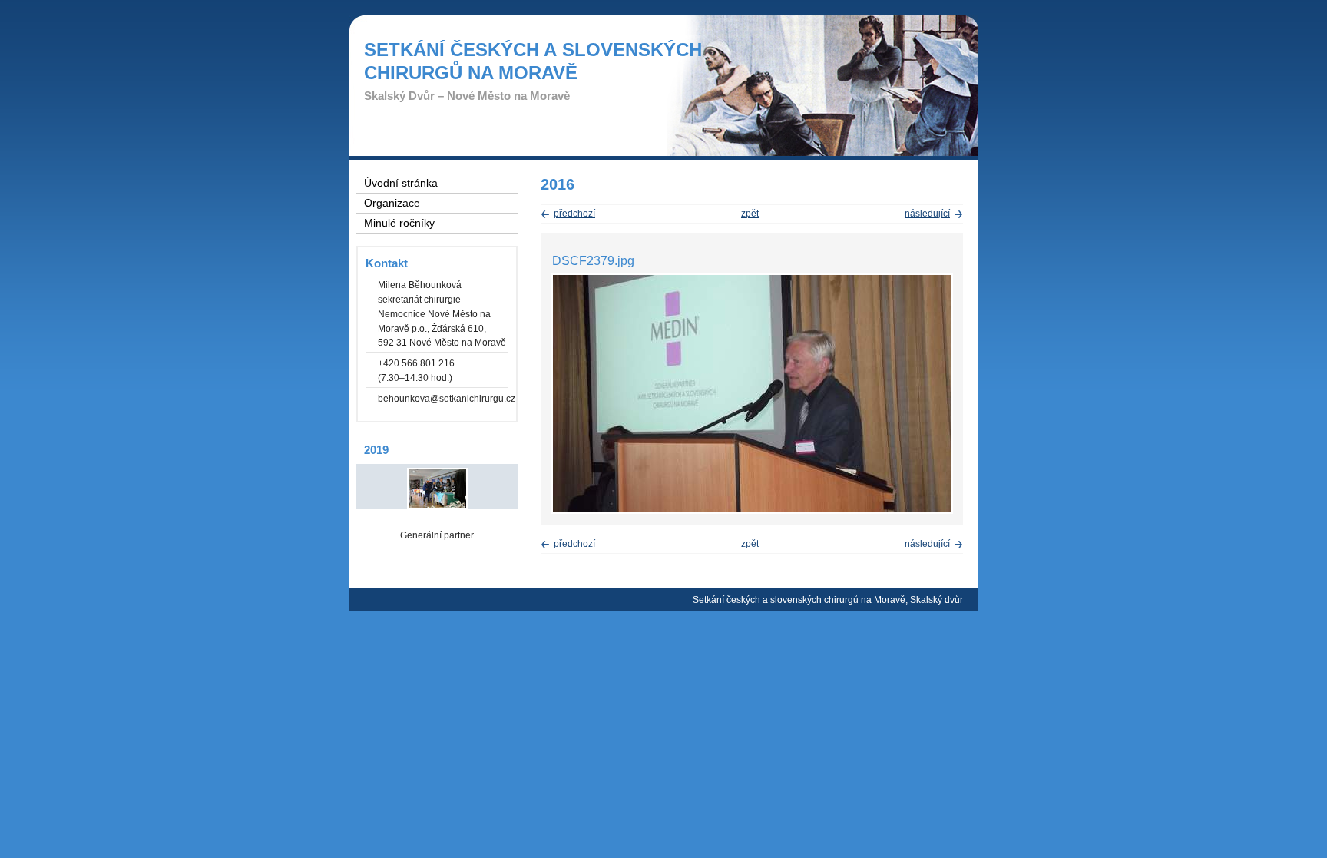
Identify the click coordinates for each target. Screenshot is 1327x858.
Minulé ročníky (399, 223)
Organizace (392, 203)
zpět (750, 213)
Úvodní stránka (401, 183)
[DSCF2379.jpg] (752, 510)
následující (927, 213)
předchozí (574, 213)
